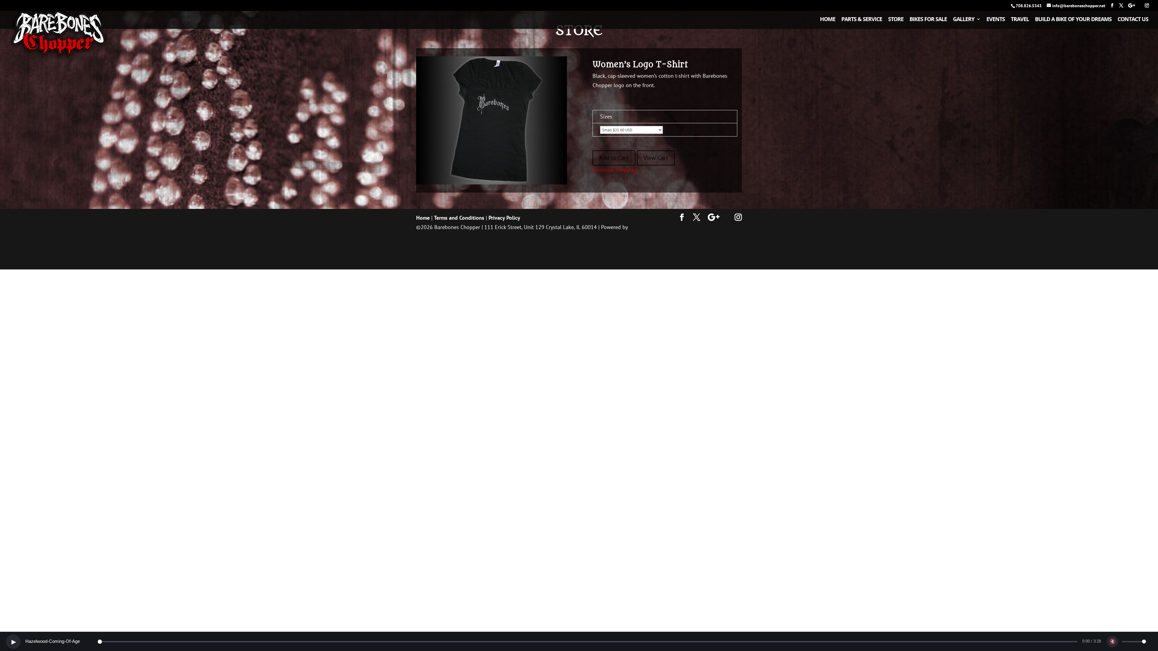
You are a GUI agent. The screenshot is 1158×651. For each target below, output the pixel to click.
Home (827, 20)
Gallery (963, 20)
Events (995, 20)
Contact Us (1133, 20)
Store (895, 20)
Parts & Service (861, 20)
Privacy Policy (504, 217)
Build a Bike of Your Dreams (1073, 20)
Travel (1020, 20)
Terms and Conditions (459, 217)
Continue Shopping (615, 169)
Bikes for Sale (928, 20)
